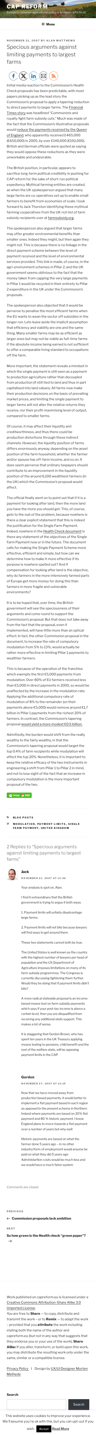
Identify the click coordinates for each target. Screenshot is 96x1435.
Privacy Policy (18, 1369)
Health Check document (62, 531)
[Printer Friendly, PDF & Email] (19, 797)
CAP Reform (27, 6)
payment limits (51, 824)
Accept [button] (44, 1429)
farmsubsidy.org (61, 218)
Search (12, 1395)
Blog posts (23, 817)
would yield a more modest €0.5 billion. (51, 724)
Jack (25, 872)
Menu (50, 24)
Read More (60, 1429)
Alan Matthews (60, 40)
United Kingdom (55, 828)
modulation (24, 824)
